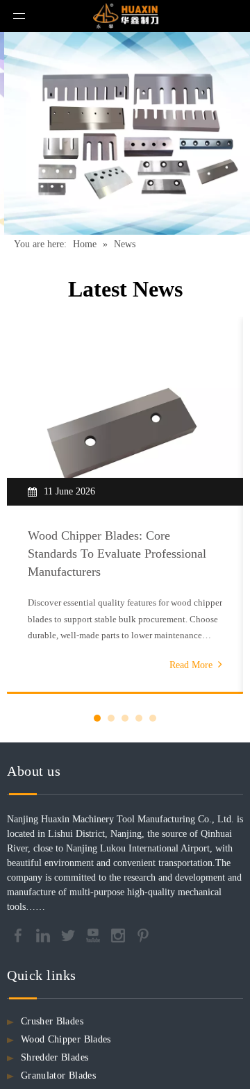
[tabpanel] (125, 505)
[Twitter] (69, 934)
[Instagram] (119, 934)
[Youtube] (94, 934)
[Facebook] (19, 934)
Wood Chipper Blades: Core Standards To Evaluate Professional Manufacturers (117, 554)
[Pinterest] (143, 934)
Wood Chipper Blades (66, 1039)
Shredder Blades (54, 1057)
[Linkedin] (44, 934)
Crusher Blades (52, 1021)
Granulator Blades (58, 1075)
